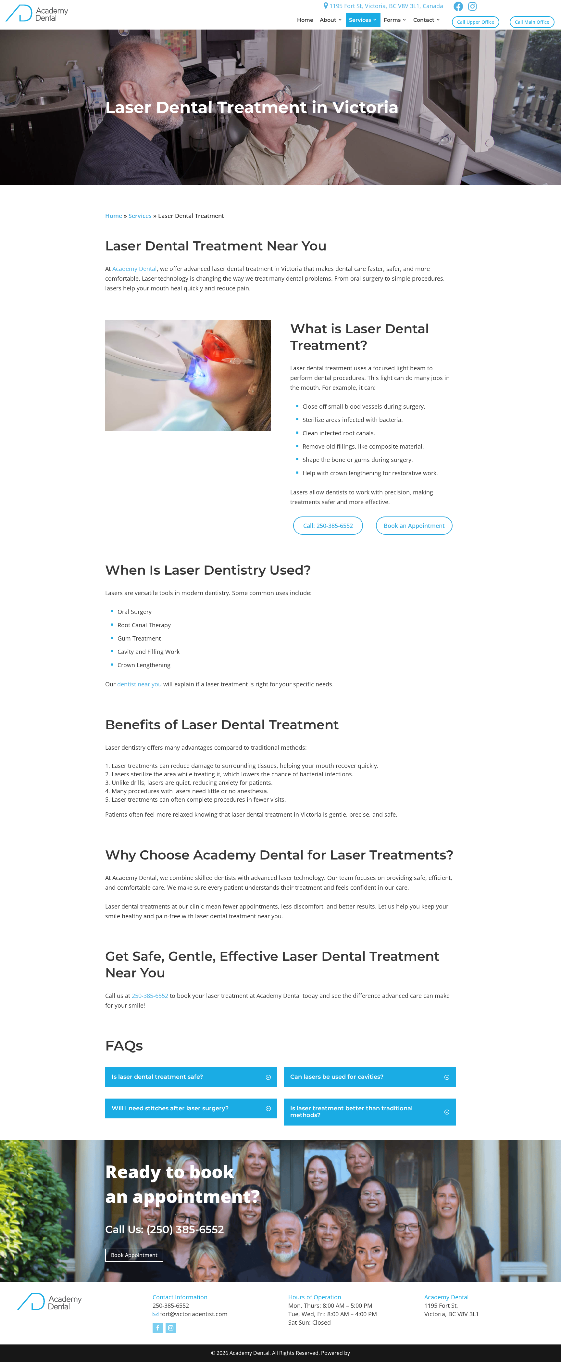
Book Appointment (134, 1255)
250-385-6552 (150, 995)
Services (360, 20)
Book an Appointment (414, 525)
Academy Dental (134, 269)
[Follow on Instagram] (171, 1328)
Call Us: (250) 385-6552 (164, 1229)
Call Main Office (532, 22)
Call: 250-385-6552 (328, 525)
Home (305, 20)
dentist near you (139, 684)
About (328, 20)
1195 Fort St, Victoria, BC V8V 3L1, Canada (385, 6)
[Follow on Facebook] (158, 1328)
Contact (423, 20)
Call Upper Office (475, 22)
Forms (392, 20)
